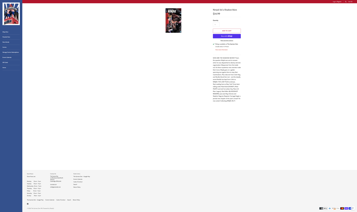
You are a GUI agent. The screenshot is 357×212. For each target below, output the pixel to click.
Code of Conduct (77, 182)
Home (4, 67)
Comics (5, 47)
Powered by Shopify (48, 208)
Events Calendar (7, 57)
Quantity (215, 20)
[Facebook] (27, 204)
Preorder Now (6, 37)
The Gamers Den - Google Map (81, 176)
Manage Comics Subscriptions (11, 52)
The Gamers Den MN (37, 208)
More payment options (227, 40)
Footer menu (76, 174)
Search (75, 184)
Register (339, 1)
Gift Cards (5, 62)
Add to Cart (226, 31)
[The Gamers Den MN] (11, 14)
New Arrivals (6, 42)
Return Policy (77, 187)
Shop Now (5, 32)
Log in (334, 1)
